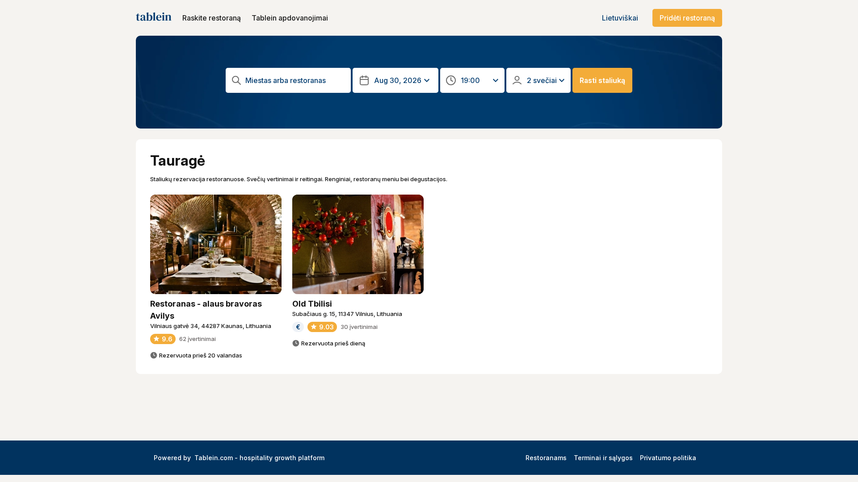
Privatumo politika (668, 457)
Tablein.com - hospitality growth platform (259, 457)
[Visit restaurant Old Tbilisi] (358, 244)
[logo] (154, 18)
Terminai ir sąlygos (603, 457)
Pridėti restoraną (687, 17)
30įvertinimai (359, 326)
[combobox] (295, 80)
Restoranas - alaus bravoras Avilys (206, 309)
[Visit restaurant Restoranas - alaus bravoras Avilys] (216, 244)
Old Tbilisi (312, 303)
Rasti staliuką (602, 80)
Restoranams (546, 457)
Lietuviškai (620, 17)
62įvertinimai (197, 338)
